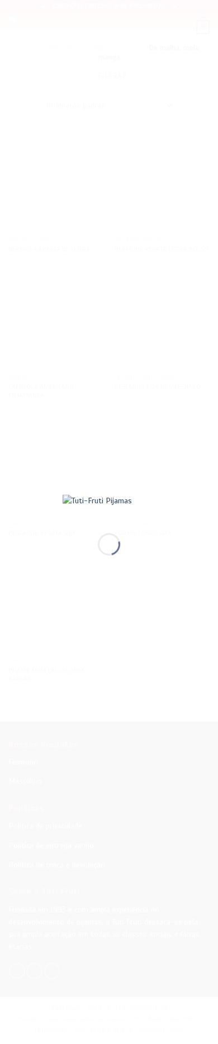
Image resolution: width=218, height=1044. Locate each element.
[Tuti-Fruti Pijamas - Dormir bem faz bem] (109, 505)
